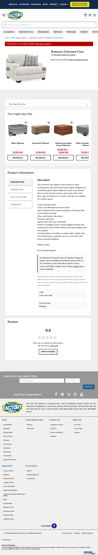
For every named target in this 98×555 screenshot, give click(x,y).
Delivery (6, 475)
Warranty (16, 204)
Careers (77, 432)
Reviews (53, 436)
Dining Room (43, 32)
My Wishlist (31, 478)
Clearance (7, 448)
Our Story (77, 425)
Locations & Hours (56, 425)
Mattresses (71, 32)
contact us (77, 266)
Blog (45, 4)
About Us (13, 4)
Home (7, 38)
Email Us (53, 428)
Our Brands (7, 456)
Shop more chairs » (43, 44)
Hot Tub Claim (8, 515)
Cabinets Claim (8, 519)
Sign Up (88, 387)
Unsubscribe (7, 503)
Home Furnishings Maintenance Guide (14, 495)
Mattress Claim (8, 507)
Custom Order (8, 482)
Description (17, 182)
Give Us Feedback (56, 432)
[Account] (90, 15)
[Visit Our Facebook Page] (56, 394)
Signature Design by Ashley (64, 55)
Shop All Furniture (9, 460)
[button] (4, 15)
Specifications (19, 197)
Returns (29, 425)
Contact (54, 4)
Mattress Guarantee (10, 490)
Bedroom (58, 32)
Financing (36, 4)
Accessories (7, 444)
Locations (24, 4)
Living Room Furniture (35, 38)
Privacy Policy (67, 533)
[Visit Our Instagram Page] (75, 394)
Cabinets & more (26, 32)
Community (78, 428)
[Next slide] (85, 134)
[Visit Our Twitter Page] (69, 394)
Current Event (8, 471)
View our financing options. (78, 60)
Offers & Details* (87, 533)
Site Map (77, 533)
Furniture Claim (8, 511)
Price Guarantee (9, 486)
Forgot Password (33, 475)
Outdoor (84, 32)
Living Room (9, 32)
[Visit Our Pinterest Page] (62, 394)
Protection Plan (8, 478)
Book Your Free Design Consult (79, 4)
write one (54, 346)
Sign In (29, 471)
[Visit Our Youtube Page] (81, 394)
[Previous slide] (11, 134)
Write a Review (48, 352)
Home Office (8, 436)
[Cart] (94, 15)
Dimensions (17, 189)
